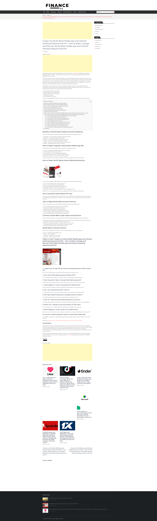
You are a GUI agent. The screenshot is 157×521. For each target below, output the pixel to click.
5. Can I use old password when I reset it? (55, 120)
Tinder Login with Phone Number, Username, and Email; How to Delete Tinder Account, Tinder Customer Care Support (84, 380)
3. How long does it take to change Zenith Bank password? (58, 118)
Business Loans (82, 12)
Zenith (69, 334)
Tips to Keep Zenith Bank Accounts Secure (53, 108)
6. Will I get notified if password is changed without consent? (58, 122)
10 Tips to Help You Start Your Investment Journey (60, 498)
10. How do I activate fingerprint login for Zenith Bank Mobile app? (60, 127)
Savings (59, 12)
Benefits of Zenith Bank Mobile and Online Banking (55, 103)
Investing (53, 12)
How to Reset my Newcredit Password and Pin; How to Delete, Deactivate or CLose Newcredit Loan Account (84, 414)
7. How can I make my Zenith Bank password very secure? (58, 123)
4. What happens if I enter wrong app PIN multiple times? (58, 119)
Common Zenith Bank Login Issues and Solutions (55, 110)
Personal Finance (67, 12)
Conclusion (46, 128)
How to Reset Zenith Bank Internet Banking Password (56, 106)
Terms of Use (98, 40)
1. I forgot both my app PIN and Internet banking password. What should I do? (61, 115)
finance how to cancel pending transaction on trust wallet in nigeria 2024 (65, 320)
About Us (97, 42)
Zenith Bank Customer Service (51, 111)
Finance (46, 51)
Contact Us (97, 46)
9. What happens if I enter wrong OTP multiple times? (57, 125)
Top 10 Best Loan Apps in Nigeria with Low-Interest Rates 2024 (63, 503)
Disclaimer (97, 48)
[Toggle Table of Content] (89, 102)
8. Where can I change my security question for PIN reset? (58, 124)
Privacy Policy (98, 44)
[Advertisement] (67, 30)
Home (47, 12)
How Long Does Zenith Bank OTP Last (52, 107)
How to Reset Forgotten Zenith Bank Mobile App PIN (55, 104)
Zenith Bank (75, 73)
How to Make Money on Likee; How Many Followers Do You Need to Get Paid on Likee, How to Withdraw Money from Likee (50, 381)
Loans (74, 12)
